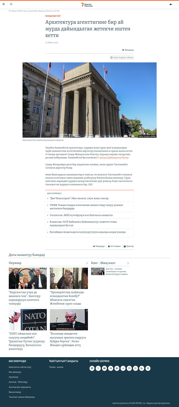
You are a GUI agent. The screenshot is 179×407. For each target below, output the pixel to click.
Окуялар (15, 263)
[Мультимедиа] (171, 4)
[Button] (128, 50)
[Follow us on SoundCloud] (123, 368)
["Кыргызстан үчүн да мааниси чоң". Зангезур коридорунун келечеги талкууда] (28, 278)
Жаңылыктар (53, 16)
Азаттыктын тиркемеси (20, 387)
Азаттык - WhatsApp (18, 382)
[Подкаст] (147, 368)
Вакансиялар (15, 392)
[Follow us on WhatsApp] (135, 368)
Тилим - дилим (56, 367)
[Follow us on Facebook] (92, 368)
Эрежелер (13, 377)
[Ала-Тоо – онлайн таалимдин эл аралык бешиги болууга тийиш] (97, 271)
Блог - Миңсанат (103, 263)
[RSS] (141, 368)
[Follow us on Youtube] (104, 368)
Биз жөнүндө (15, 372)
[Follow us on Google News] (116, 368)
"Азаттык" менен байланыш (22, 397)
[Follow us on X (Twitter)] (98, 368)
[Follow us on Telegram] (110, 368)
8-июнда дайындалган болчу (112, 158)
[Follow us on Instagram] (129, 368)
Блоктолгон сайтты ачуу (20, 367)
